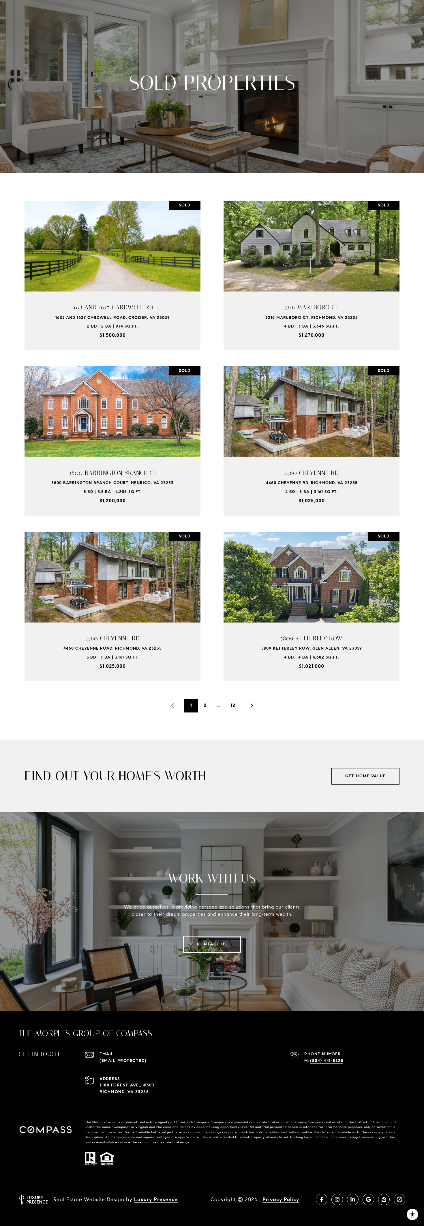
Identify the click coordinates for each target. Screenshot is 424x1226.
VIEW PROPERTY (112, 272)
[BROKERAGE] (399, 1199)
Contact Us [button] (212, 944)
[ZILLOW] (384, 1199)
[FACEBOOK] (321, 1199)
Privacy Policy (280, 1199)
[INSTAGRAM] (337, 1199)
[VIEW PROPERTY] (112, 267)
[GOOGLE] (368, 1199)
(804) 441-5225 (326, 1060)
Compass (218, 1122)
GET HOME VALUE (365, 776)
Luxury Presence (156, 1199)
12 (232, 705)
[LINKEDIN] (353, 1199)
